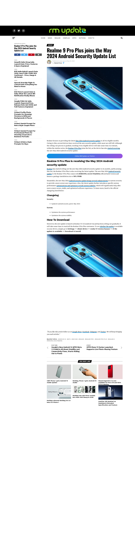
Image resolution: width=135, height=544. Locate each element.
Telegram (93, 332)
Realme (57, 38)
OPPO (74, 38)
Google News (77, 332)
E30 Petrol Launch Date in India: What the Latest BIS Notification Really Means (24, 94)
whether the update (107, 226)
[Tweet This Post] (24, 55)
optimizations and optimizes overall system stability (75, 186)
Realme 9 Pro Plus (74, 148)
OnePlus (66, 38)
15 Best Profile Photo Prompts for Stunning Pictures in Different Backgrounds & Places (23, 115)
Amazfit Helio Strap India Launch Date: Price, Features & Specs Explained (26, 64)
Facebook (85, 332)
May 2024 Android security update (88, 141)
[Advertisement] (67, 13)
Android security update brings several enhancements (88, 181)
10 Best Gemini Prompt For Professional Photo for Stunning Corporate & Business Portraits (24, 134)
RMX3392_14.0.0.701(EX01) (55, 340)
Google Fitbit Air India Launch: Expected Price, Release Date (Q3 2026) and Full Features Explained (25, 104)
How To (91, 38)
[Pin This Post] (31, 55)
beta (69, 339)
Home (43, 38)
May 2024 (75, 339)
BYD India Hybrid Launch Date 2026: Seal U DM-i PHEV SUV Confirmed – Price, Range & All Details (26, 74)
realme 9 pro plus (101, 339)
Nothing (82, 38)
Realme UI (112, 339)
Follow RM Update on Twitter (85, 156)
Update (23, 43)
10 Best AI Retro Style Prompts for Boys (23, 143)
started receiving (114, 148)
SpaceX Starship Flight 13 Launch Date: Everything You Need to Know (25, 84)
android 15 (62, 339)
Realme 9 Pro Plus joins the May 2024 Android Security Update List (25, 48)
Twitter (103, 332)
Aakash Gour (58, 63)
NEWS (50, 38)
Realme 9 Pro (90, 339)
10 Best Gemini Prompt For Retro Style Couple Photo (24, 124)
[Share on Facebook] (17, 55)
